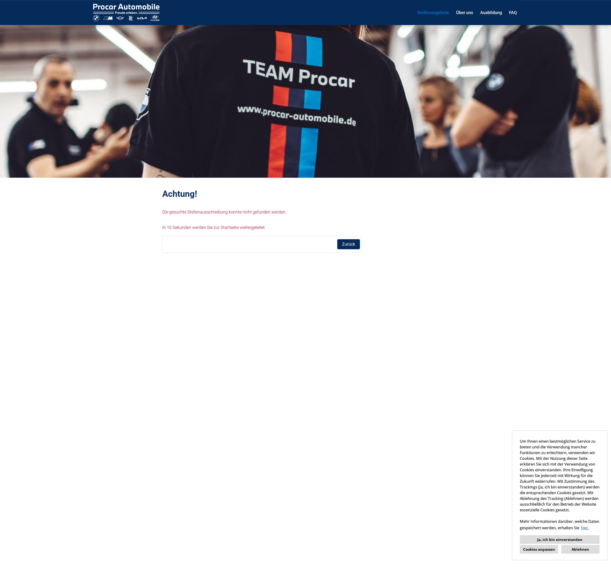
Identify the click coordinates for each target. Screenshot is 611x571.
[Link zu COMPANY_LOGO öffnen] (126, 12)
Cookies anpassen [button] (539, 549)
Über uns (464, 12)
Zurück (348, 244)
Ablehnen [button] (580, 549)
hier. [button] (585, 527)
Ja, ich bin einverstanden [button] (559, 539)
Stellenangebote (433, 12)
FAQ (513, 12)
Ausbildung (491, 12)
